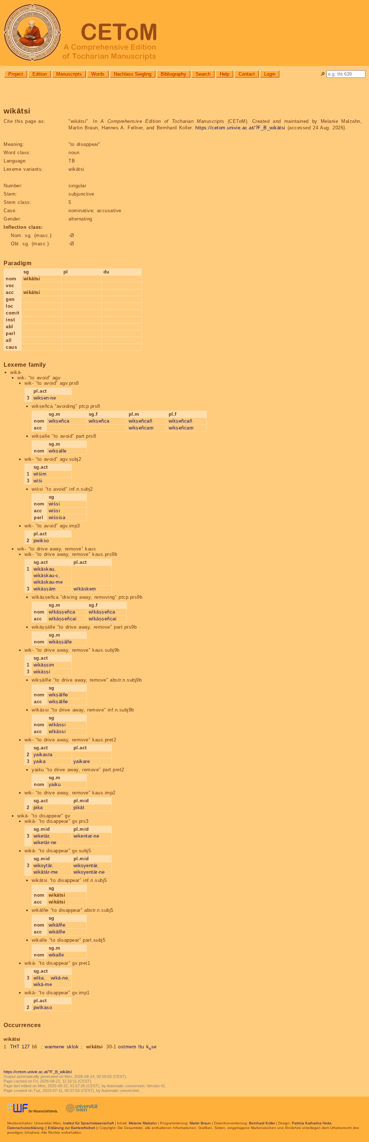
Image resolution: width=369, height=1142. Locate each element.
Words (98, 74)
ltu (141, 1046)
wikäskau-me (48, 582)
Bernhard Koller (262, 1123)
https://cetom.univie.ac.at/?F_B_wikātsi (240, 127)
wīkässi (57, 724)
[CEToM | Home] (184, 33)
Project (15, 74)
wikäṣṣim (44, 665)
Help (224, 74)
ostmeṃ (127, 1046)
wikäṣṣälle (60, 641)
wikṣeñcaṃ (141, 428)
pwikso (41, 540)
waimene (55, 1046)
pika (38, 807)
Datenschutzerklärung (25, 1128)
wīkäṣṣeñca (62, 612)
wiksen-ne (45, 398)
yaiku (55, 784)
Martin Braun (200, 1123)
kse (151, 1046)
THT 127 (20, 1046)
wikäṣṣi (42, 671)
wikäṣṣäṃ (45, 589)
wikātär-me (46, 872)
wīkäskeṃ (85, 589)
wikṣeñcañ (140, 421)
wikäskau (44, 569)
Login (269, 74)
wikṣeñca (59, 421)
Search (203, 74)
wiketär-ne (45, 842)
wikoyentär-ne (89, 872)
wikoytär (43, 865)
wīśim (40, 474)
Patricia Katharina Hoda (312, 1123)
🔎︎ (322, 74)
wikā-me (43, 984)
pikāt (79, 807)
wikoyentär (85, 865)
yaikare (82, 761)
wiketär (41, 836)
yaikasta (43, 754)
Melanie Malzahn (143, 1123)
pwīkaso (43, 1007)
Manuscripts (69, 74)
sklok (73, 1046)
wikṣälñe (58, 694)
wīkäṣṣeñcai (63, 618)
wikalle (56, 955)
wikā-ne (59, 978)
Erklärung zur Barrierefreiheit (71, 1128)
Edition (39, 74)
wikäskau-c (46, 575)
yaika (40, 761)
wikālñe (57, 925)
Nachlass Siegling (132, 74)
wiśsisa (57, 517)
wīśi (38, 480)
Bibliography (173, 74)
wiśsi (54, 504)
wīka (39, 978)
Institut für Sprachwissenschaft (88, 1123)
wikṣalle (58, 451)
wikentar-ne (86, 836)
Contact (247, 74)
